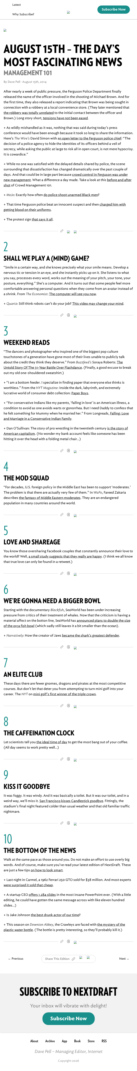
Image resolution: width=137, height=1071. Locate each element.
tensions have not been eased (65, 118)
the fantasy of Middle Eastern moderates (49, 498)
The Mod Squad (26, 478)
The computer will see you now (72, 294)
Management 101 (28, 73)
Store (91, 1041)
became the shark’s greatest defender (90, 635)
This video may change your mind (97, 304)
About (34, 1041)
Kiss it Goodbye (27, 786)
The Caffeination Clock (39, 733)
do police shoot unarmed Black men (71, 195)
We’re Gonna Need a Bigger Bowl (52, 601)
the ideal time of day (51, 742)
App (64, 1041)
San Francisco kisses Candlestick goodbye (71, 801)
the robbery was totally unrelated (29, 113)
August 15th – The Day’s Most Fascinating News (63, 55)
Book (77, 1041)
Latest (16, 4)
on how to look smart (47, 870)
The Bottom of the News (40, 850)
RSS (104, 1041)
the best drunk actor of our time (55, 915)
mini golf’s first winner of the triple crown (64, 694)
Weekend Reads (27, 342)
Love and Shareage (32, 542)
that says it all (42, 219)
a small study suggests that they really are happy (65, 556)
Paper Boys (79, 393)
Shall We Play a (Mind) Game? (46, 258)
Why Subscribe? (23, 14)
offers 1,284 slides (42, 895)
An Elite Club (23, 674)
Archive (50, 1041)
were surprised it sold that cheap (28, 885)
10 (8, 838)
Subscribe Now (114, 9)
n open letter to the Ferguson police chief (90, 138)
